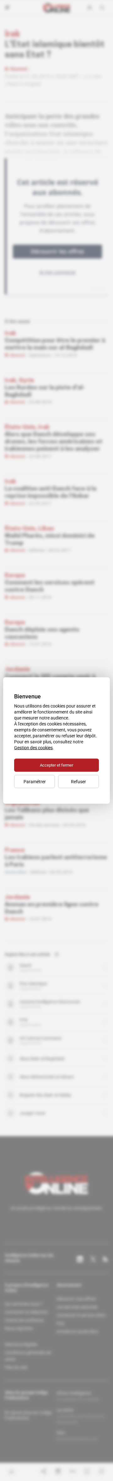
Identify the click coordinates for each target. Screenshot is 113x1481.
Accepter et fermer (56, 765)
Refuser (78, 781)
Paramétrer (35, 781)
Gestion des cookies (33, 747)
